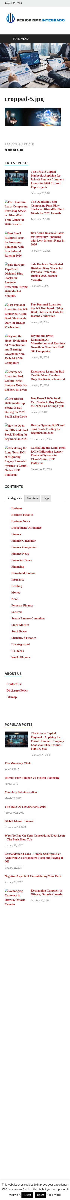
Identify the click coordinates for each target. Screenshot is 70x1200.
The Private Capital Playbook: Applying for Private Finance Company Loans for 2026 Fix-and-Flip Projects (47, 179)
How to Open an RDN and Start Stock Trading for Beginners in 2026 (48, 429)
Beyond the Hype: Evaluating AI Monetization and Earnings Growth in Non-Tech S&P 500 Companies (48, 343)
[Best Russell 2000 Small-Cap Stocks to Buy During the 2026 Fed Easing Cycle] (16, 398)
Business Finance (22, 514)
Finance (16, 534)
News (14, 599)
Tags (46, 498)
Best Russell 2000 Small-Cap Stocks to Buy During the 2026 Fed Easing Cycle (47, 402)
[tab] (15, 498)
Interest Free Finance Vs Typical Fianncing (32, 777)
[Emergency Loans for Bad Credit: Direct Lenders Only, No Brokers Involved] (16, 372)
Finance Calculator (23, 540)
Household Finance (23, 573)
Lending (16, 586)
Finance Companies (23, 547)
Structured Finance (23, 637)
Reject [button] (40, 1194)
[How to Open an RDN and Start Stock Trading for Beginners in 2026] (16, 425)
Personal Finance (22, 605)
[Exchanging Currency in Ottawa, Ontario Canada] (16, 891)
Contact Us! (14, 684)
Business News (20, 521)
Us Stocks (17, 650)
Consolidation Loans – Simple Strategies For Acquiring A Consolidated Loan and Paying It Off (34, 857)
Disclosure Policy (17, 690)
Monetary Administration (21, 792)
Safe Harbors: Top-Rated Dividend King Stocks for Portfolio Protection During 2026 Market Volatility (47, 272)
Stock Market (20, 624)
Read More (54, 1194)
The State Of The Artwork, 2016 (25, 806)
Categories (15, 498)
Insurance (17, 579)
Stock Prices (19, 631)
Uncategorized (20, 644)
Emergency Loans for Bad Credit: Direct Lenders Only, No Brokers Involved (48, 375)
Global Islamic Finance (19, 821)
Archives (32, 498)
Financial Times (21, 560)
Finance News (20, 553)
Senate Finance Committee (28, 618)
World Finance (20, 657)
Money (15, 592)
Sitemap (12, 697)
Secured (16, 612)
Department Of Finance (26, 527)
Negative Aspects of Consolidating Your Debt (33, 876)
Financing (17, 566)
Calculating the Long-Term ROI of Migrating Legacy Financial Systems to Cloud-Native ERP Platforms (48, 455)
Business (16, 508)
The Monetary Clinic (18, 763)
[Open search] (60, 38)
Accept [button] (27, 1194)
